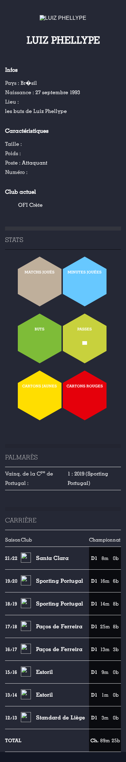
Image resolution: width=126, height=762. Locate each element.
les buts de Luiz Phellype (36, 111)
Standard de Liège (60, 717)
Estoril (44, 672)
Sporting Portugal (59, 580)
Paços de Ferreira (59, 626)
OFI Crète (30, 205)
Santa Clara (52, 558)
